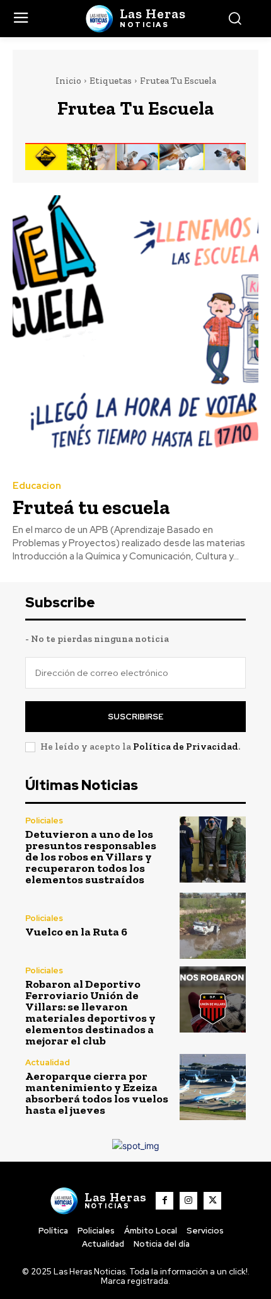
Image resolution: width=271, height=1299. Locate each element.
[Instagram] (188, 1201)
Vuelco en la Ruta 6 (76, 932)
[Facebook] (164, 1201)
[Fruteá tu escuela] (135, 330)
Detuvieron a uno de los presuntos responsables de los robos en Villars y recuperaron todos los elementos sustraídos (90, 856)
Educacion (37, 486)
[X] (212, 1201)
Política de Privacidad (185, 746)
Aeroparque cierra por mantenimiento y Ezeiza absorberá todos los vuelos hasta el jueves (96, 1093)
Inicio (68, 80)
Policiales (44, 820)
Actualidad (47, 1062)
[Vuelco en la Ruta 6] (213, 926)
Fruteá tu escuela (91, 507)
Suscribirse (135, 716)
